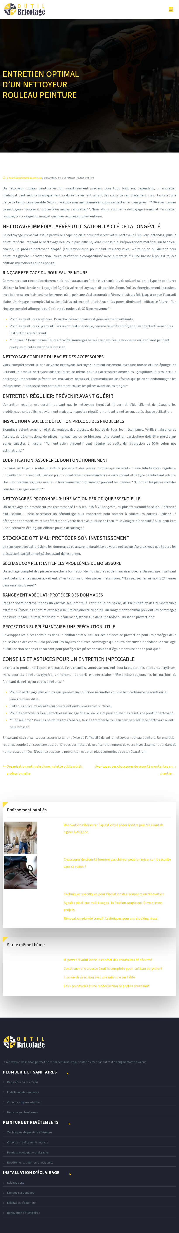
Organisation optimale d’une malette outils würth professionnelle (44, 770)
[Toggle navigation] (171, 9)
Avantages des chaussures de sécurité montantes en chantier (133, 770)
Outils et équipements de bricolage (24, 177)
